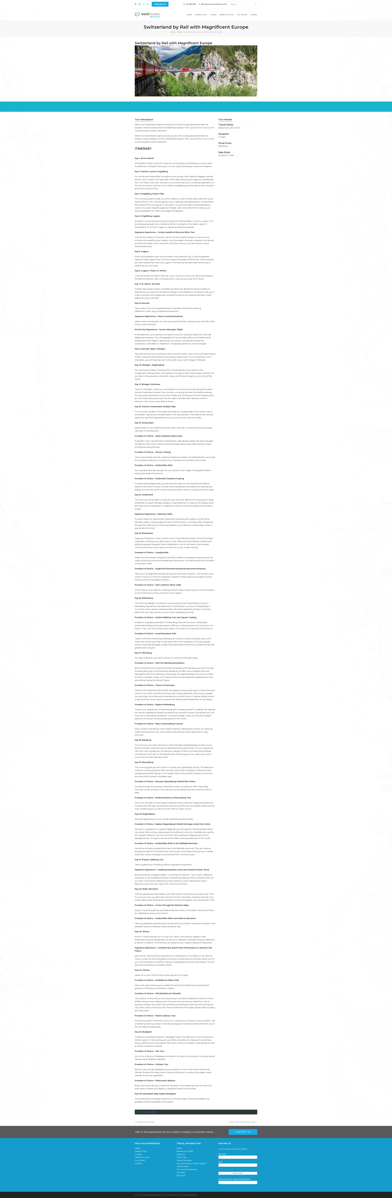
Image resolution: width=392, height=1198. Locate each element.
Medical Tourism (142, 1157)
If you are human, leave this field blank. (234, 1179)
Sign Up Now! (238, 1173)
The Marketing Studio (190, 1195)
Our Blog (181, 1172)
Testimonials (182, 1166)
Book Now (181, 1176)
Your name (222, 1154)
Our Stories (140, 1160)
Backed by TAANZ (185, 1151)
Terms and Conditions (187, 1169)
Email (220, 1162)
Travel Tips (182, 1157)
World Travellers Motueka (151, 1195)
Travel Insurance (184, 1160)
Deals (179, 32)
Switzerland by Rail (144, 1122)
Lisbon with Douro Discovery (242, 1122)
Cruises (138, 1154)
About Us (181, 1154)
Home (173, 32)
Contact (138, 1163)
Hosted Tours (141, 1151)
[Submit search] (255, 4)
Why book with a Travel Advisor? (192, 1163)
